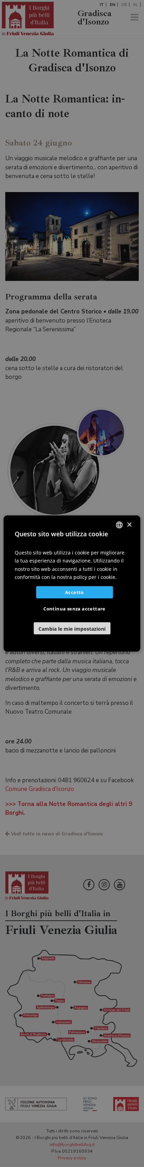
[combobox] (119, 525)
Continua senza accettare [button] (74, 608)
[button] (72, 628)
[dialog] (71, 584)
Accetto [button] (74, 592)
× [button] (129, 524)
